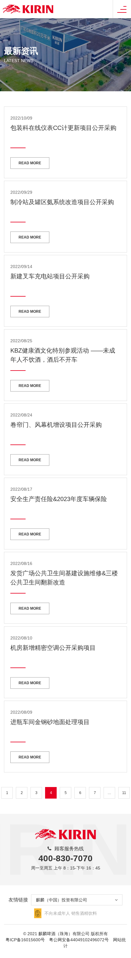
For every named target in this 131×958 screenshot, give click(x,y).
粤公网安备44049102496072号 (79, 939)
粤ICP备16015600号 (25, 939)
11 (124, 793)
